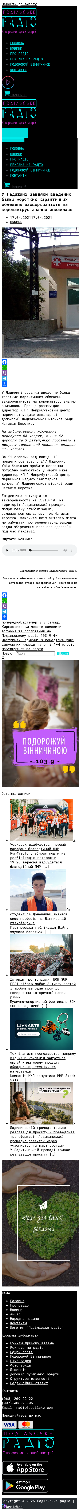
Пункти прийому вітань (32, 1343)
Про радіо (19, 53)
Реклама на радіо (26, 59)
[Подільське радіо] (19, 32)
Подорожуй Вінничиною (30, 64)
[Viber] (39, 373)
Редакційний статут (29, 1383)
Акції (15, 1314)
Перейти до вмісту (19, 4)
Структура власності (29, 1378)
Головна (17, 43)
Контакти (18, 70)
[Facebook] (39, 362)
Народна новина (24, 1318)
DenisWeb (14, 1506)
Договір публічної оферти (34, 1374)
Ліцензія (18, 1369)
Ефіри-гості (21, 1352)
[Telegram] (39, 378)
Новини (16, 48)
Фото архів (20, 1365)
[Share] (39, 384)
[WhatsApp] (39, 367)
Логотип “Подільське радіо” (37, 1327)
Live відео (20, 1361)
